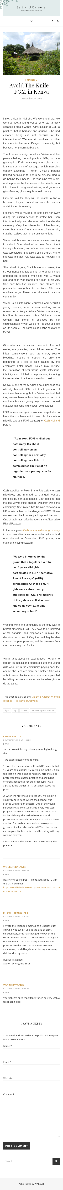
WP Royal (39, 1183)
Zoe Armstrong (13, 985)
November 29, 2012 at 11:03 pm (17, 740)
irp (15, 710)
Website (8, 1078)
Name (7, 1046)
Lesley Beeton (12, 736)
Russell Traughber (15, 913)
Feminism (31, 80)
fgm (7, 710)
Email (7, 1062)
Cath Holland (52, 420)
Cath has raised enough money (41, 530)
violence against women (43, 710)
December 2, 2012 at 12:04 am (16, 870)
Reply (6, 744)
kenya (24, 710)
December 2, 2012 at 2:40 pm (16, 916)
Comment (8, 1094)
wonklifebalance (14, 866)
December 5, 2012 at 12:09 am (16, 988)
